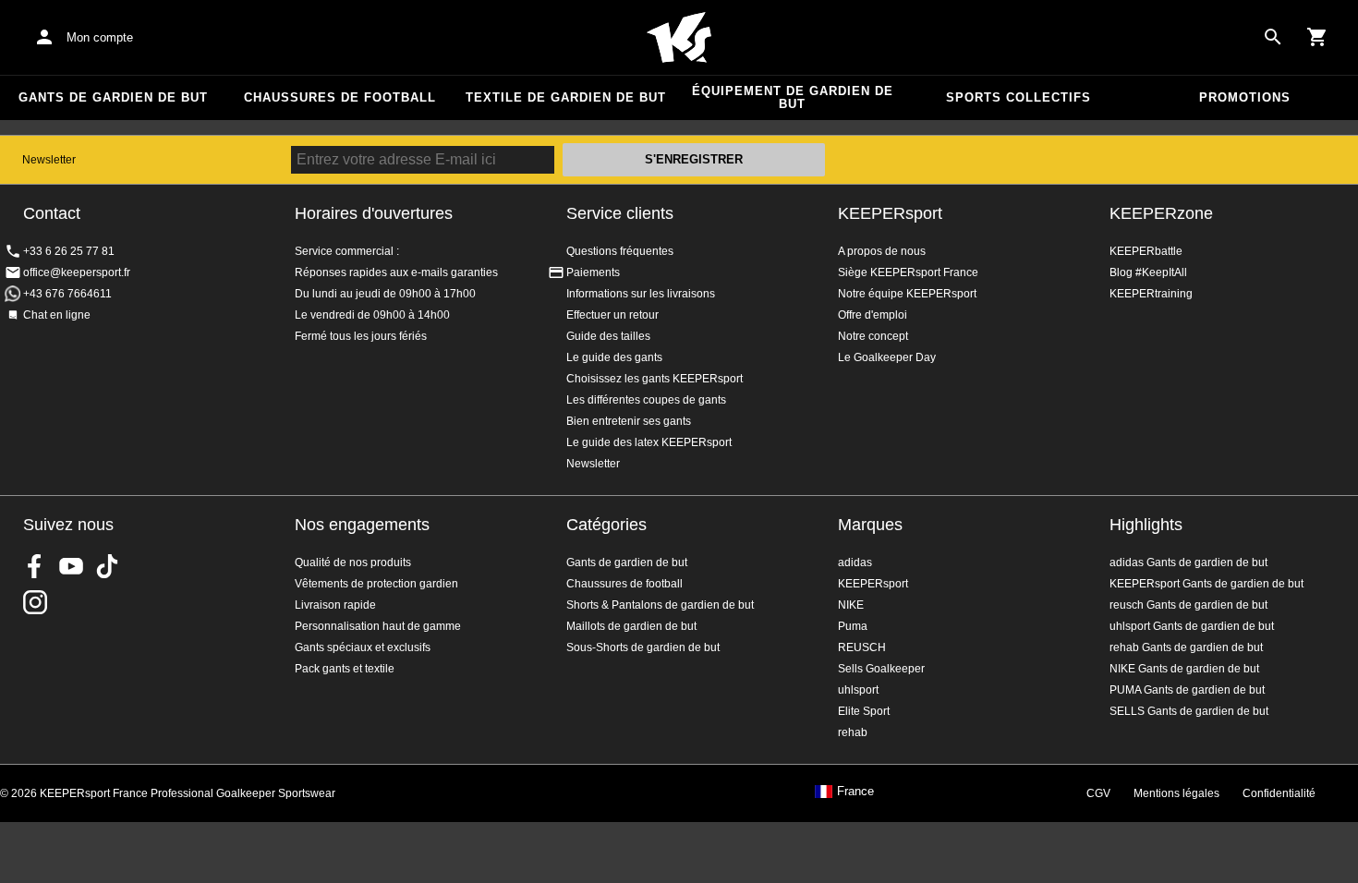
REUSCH (862, 647)
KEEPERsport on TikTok (107, 566)
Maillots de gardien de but (631, 626)
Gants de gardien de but (113, 97)
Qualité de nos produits (353, 562)
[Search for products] (1273, 36)
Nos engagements (362, 524)
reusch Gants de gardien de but (1188, 605)
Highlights (1145, 524)
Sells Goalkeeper (881, 668)
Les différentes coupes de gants (646, 399)
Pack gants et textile (344, 668)
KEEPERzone (1161, 213)
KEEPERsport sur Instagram (35, 602)
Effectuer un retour (612, 314)
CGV (1098, 793)
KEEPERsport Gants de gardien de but (1206, 583)
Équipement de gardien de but (792, 97)
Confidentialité (1279, 793)
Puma (852, 626)
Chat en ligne (57, 314)
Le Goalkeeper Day (887, 357)
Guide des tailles (608, 336)
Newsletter (49, 159)
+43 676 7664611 (67, 293)
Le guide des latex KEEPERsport (649, 442)
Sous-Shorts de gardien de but (643, 647)
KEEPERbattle (1145, 251)
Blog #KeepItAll (1148, 272)
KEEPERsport (890, 213)
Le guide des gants (614, 357)
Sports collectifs (1018, 97)
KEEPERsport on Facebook (35, 566)
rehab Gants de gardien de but (1186, 647)
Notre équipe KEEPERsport (907, 293)
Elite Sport (864, 711)
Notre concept (873, 336)
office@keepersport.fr (76, 272)
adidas (855, 562)
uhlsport (858, 689)
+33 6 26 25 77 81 (69, 251)
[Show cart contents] (1317, 36)
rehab (852, 732)
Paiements (593, 272)
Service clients (619, 213)
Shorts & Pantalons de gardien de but (660, 605)
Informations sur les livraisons (640, 293)
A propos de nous (882, 251)
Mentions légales (1176, 793)
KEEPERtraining (1151, 293)
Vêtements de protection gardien (376, 583)
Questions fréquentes (619, 251)
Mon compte (100, 37)
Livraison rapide (335, 605)
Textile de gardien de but (566, 97)
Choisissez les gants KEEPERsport (654, 378)
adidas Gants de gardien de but (1188, 562)
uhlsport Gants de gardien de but (1191, 626)
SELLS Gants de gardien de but (1188, 711)
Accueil (679, 38)
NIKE (851, 605)
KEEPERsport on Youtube (71, 566)
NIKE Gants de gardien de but (1184, 668)
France (855, 791)
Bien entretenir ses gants (628, 421)
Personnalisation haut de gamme (378, 626)
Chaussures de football (340, 97)
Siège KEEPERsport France (908, 272)
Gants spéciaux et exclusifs (362, 647)
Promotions (1245, 97)
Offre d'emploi (872, 314)
